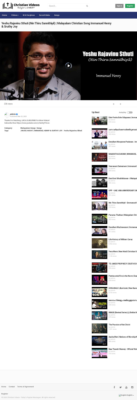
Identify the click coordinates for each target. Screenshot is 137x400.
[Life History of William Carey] (99, 243)
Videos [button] (14, 15)
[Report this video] (132, 104)
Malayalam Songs (28, 128)
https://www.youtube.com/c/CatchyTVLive (33, 123)
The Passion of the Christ (119, 325)
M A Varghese (29, 15)
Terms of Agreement (25, 387)
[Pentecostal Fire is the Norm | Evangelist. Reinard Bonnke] (99, 280)
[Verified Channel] (17, 114)
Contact (12, 387)
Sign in (119, 6)
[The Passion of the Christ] (99, 328)
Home (4, 15)
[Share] (126, 104)
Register (130, 6)
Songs (56, 15)
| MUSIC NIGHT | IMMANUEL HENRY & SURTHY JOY (41, 131)
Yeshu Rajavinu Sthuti (73, 131)
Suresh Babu (44, 15)
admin (13, 114)
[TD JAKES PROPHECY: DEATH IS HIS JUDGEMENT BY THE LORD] (99, 268)
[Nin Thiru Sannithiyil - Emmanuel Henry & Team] (99, 206)
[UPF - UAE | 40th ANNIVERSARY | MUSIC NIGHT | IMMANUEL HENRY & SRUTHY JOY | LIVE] (99, 194)
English (129, 395)
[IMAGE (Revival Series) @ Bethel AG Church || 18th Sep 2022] (99, 315)
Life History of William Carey (120, 239)
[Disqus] (46, 169)
